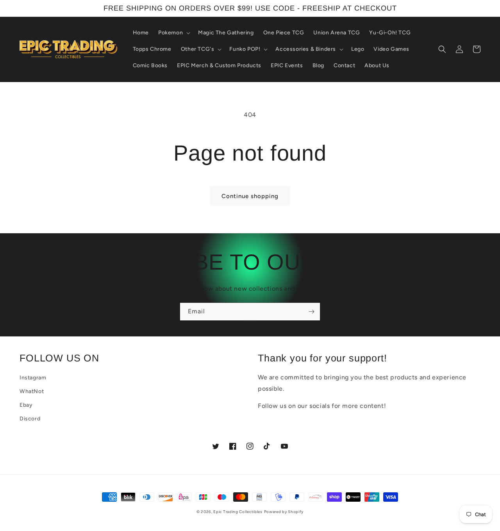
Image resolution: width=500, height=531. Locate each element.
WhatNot (32, 391)
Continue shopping (250, 196)
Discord (30, 418)
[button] (173, 33)
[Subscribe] (311, 311)
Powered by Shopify (284, 511)
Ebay (26, 405)
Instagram (33, 377)
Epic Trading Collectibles (237, 511)
